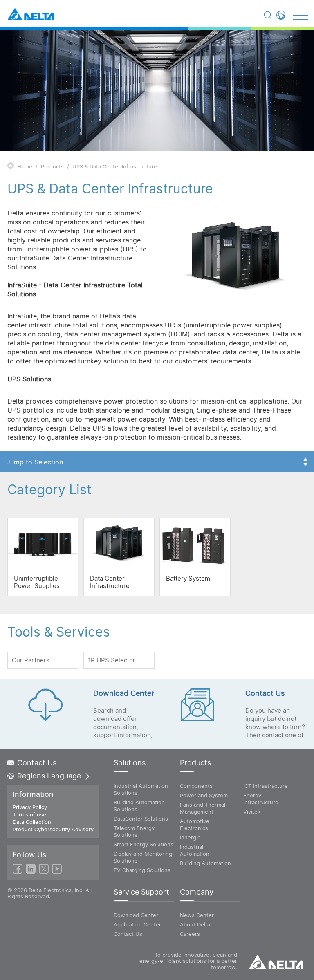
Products (52, 166)
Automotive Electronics (194, 824)
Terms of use (29, 814)
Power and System (204, 795)
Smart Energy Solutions (143, 844)
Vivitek (251, 811)
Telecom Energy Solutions (134, 831)
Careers (190, 934)
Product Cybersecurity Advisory (53, 829)
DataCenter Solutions (141, 818)
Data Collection (32, 822)
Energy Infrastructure (260, 798)
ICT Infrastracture (265, 786)
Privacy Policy (30, 807)
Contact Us (36, 763)
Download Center (136, 915)
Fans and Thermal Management (202, 808)
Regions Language (49, 776)
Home (24, 166)
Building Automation (205, 863)
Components (196, 786)
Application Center (137, 924)
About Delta (195, 924)
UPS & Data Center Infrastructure (114, 166)
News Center (197, 915)
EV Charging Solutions (142, 870)
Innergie (190, 837)
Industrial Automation (194, 850)
